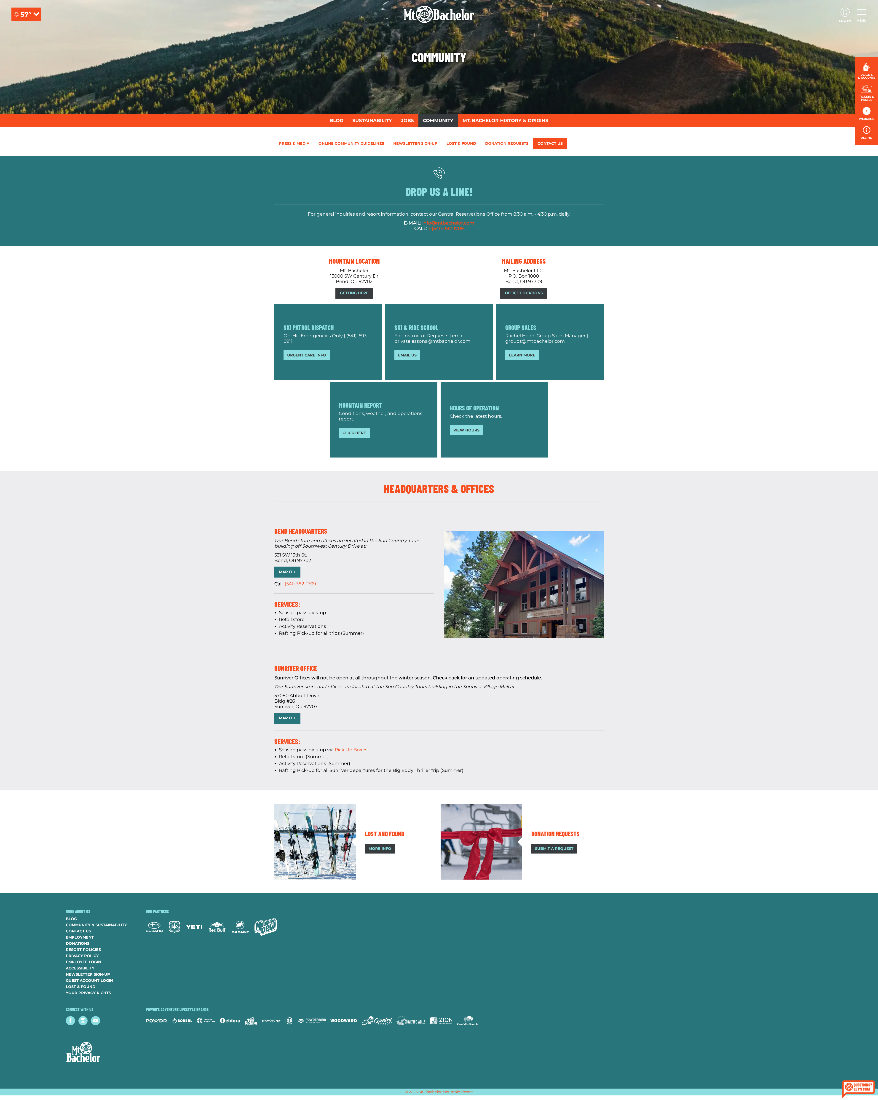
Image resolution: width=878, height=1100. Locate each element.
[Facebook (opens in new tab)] (70, 1020)
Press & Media (294, 143)
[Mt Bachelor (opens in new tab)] (251, 1021)
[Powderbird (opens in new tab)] (312, 1020)
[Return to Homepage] (439, 14)
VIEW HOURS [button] (466, 430)
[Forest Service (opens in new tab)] (174, 927)
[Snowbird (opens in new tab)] (271, 1020)
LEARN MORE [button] (522, 355)
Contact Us (550, 143)
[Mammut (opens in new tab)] (240, 927)
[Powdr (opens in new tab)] (156, 1020)
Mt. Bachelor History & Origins (505, 120)
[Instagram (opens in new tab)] (83, 1020)
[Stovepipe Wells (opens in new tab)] (410, 1020)
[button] (866, 93)
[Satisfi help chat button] (858, 1090)
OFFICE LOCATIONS (524, 293)
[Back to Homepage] (100, 1052)
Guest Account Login (89, 980)
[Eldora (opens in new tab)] (230, 1020)
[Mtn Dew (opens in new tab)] (265, 927)
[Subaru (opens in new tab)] (154, 927)
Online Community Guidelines (351, 143)
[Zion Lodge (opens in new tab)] (441, 1020)
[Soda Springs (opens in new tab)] (289, 1021)
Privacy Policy (82, 956)
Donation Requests (506, 143)
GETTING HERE (354, 293)
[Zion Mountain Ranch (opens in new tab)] (467, 1020)
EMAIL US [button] (407, 355)
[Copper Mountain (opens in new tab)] (206, 1020)
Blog (336, 120)
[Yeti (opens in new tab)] (194, 927)
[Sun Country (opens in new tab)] (377, 1020)
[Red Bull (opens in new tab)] (217, 927)
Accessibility (80, 968)
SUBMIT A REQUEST (554, 848)
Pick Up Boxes (351, 749)
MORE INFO (380, 848)
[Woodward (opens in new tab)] (343, 1020)
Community (438, 120)
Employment (80, 937)
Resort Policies (83, 949)
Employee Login (83, 962)
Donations (77, 943)
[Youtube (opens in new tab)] (95, 1020)
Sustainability (372, 120)
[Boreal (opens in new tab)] (181, 1020)
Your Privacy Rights (88, 993)
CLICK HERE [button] (354, 433)
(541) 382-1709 (300, 583)
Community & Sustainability (96, 925)
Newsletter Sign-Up (415, 143)
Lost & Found (461, 143)
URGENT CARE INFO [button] (306, 355)
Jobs (407, 120)
